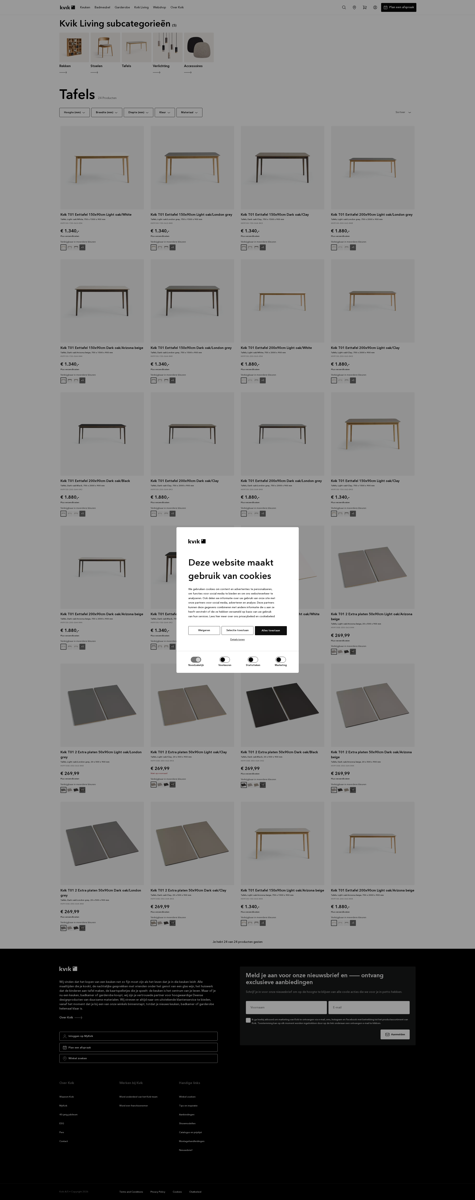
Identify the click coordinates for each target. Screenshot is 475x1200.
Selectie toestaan (237, 630)
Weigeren (204, 630)
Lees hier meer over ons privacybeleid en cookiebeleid (242, 616)
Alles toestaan (271, 630)
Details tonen (237, 639)
